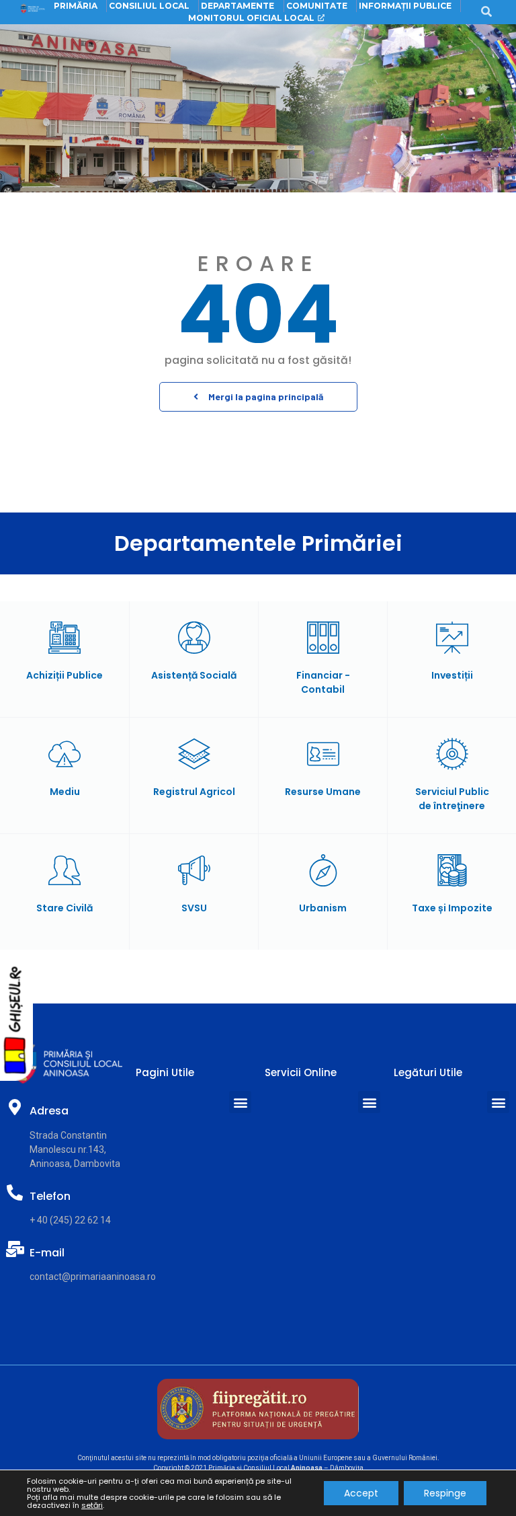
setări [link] (92, 1505)
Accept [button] (361, 1493)
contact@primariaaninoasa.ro (93, 1276)
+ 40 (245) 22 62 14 (70, 1220)
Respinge (445, 1493)
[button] (258, 397)
